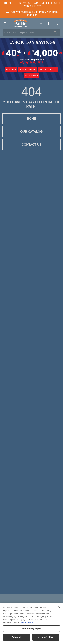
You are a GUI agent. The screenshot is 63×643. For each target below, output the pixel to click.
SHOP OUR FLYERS (27, 69)
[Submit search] (55, 32)
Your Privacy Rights (31, 628)
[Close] (59, 607)
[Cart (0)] (58, 23)
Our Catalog (31, 131)
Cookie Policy (26, 622)
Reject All (16, 637)
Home (31, 118)
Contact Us (31, 144)
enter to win (31, 75)
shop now (11, 69)
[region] (31, 623)
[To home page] (20, 23)
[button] (5, 23)
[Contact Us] (49, 23)
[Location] (41, 23)
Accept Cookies (45, 637)
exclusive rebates (48, 69)
